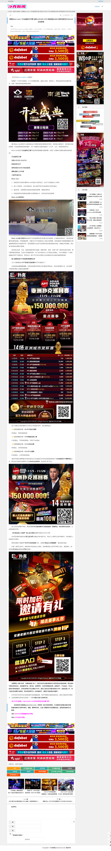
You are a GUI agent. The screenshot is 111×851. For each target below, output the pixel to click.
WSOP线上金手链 (56, 771)
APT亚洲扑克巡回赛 (28, 768)
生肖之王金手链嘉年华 (100, 121)
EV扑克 (70, 768)
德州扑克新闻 (16, 11)
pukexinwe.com (30, 705)
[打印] (60, 15)
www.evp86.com (23, 77)
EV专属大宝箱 (56, 768)
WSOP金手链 (69, 771)
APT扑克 (42, 768)
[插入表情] (72, 822)
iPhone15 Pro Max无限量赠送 (88, 124)
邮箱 (12, 827)
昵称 (12, 823)
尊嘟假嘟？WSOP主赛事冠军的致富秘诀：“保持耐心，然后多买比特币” (94, 236)
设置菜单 (100, 1)
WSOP (28, 771)
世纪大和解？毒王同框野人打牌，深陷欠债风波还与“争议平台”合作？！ (94, 220)
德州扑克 (91, 118)
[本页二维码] (108, 845)
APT (15, 768)
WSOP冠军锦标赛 (84, 115)
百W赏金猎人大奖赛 (15, 774)
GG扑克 (15, 771)
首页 (10, 11)
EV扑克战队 (85, 126)
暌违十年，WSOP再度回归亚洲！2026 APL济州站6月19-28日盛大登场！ (32, 793)
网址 (11, 831)
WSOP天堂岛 (42, 771)
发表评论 (67, 15)
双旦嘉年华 (84, 120)
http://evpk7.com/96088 (30, 701)
